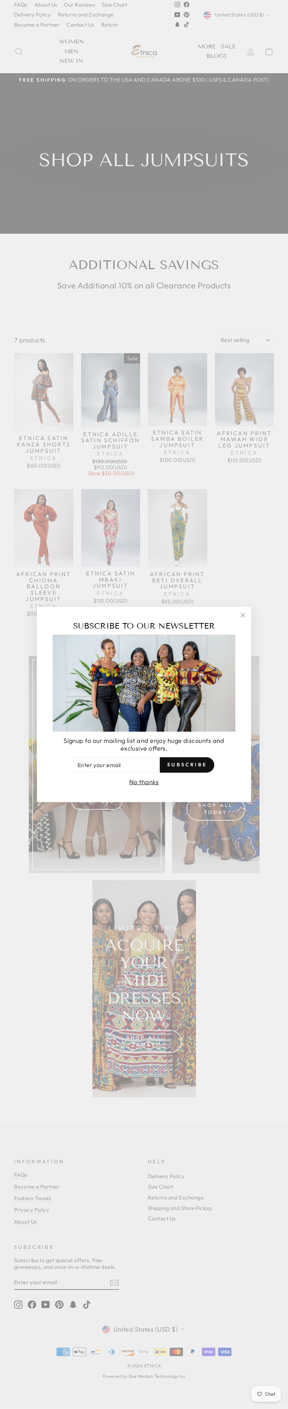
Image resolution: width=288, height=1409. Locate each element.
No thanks (144, 782)
